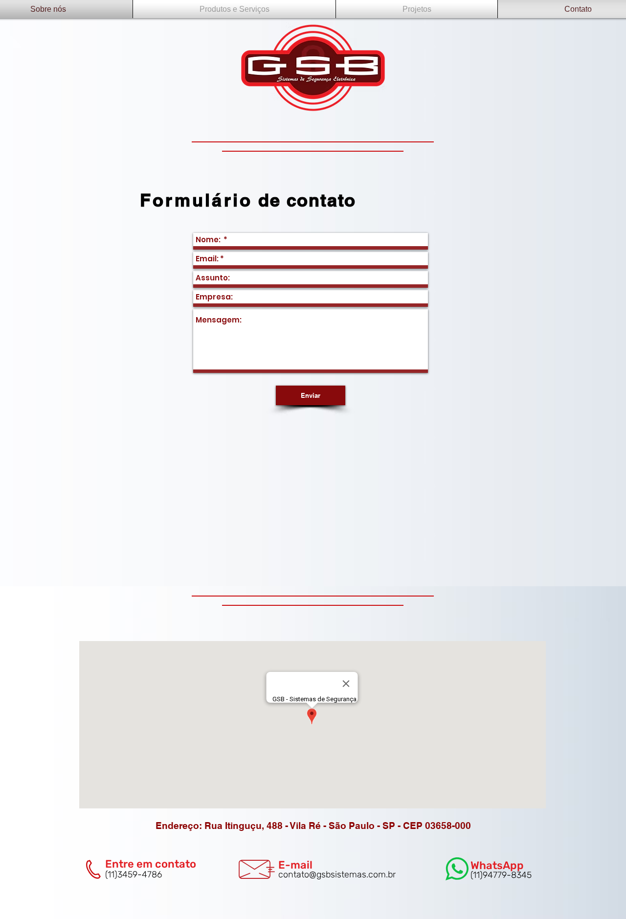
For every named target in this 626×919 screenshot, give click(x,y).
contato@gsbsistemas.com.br (337, 874)
